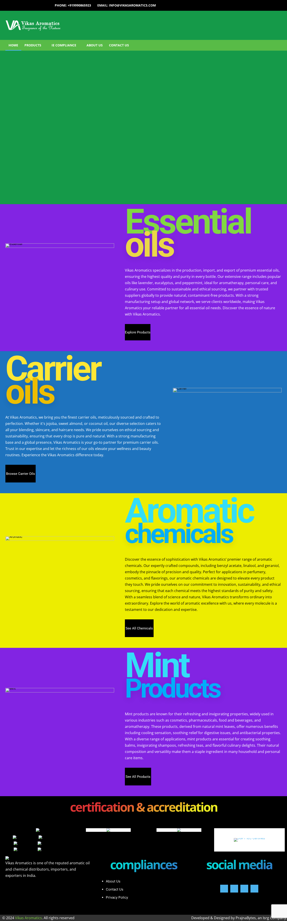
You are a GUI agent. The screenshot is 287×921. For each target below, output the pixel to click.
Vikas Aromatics (28, 917)
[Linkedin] (244, 889)
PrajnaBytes (246, 917)
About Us (113, 881)
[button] (202, 45)
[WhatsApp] (254, 889)
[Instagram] (234, 889)
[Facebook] (224, 889)
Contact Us (114, 889)
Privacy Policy (117, 897)
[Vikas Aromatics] (59, 25)
